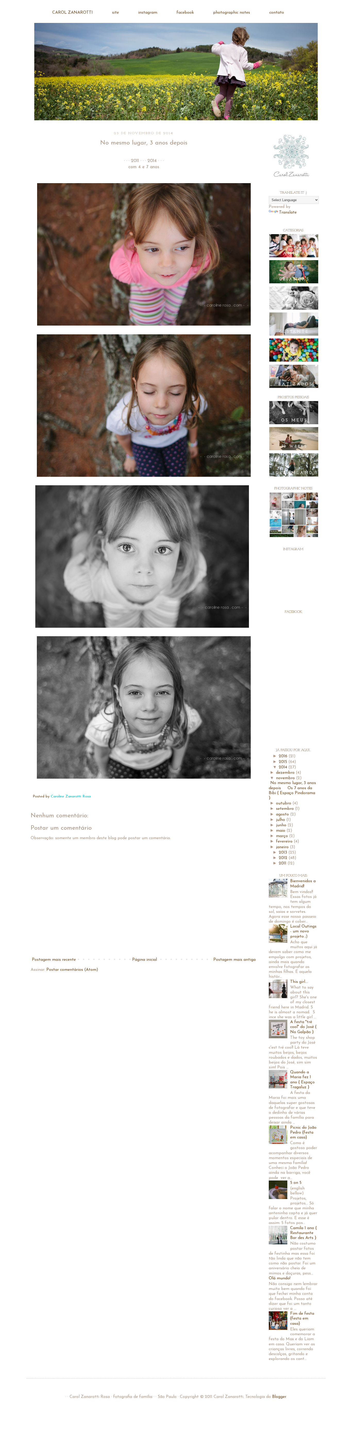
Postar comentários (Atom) (72, 970)
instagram (147, 13)
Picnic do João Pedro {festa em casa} (303, 1133)
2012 (284, 858)
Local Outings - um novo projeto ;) (303, 931)
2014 (283, 767)
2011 (283, 863)
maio (281, 831)
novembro (286, 778)
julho (281, 820)
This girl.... (299, 982)
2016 (284, 756)
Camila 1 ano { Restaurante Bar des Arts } (303, 1233)
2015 (283, 762)
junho (282, 825)
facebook (185, 13)
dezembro (286, 773)
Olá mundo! (279, 1278)
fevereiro (285, 841)
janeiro (283, 847)
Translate (288, 212)
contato (276, 13)
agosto (283, 814)
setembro (285, 809)
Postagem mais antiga (234, 960)
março (282, 836)
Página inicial (144, 960)
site (115, 13)
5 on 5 (295, 1183)
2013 (283, 853)
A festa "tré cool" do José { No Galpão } (303, 1027)
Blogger (279, 1397)
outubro (284, 803)
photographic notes (231, 13)
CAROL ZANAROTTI (72, 13)
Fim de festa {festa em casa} (302, 1318)
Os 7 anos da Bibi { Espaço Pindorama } (292, 793)
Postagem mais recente (54, 960)
